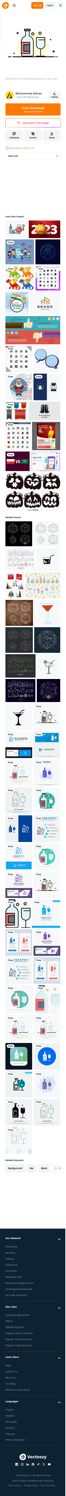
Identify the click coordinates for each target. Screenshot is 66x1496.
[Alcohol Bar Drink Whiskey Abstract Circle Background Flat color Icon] (18, 1202)
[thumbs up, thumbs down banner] (32, 401)
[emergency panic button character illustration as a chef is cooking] (16, 229)
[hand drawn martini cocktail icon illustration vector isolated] (17, 955)
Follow (54, 97)
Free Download (33, 109)
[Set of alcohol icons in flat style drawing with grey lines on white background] (20, 742)
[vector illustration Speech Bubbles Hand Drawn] (18, 458)
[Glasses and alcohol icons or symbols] (39, 769)
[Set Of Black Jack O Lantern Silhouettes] (32, 648)
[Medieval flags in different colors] (45, 510)
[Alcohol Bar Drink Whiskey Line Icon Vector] (18, 1174)
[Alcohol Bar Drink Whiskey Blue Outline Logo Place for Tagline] (18, 1286)
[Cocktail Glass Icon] (18, 851)
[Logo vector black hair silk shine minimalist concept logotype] (21, 538)
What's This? (29, 148)
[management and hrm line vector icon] (17, 297)
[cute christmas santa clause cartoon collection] (18, 486)
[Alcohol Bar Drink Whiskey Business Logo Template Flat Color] (18, 1034)
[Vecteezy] (5, 5)
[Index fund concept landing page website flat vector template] (20, 618)
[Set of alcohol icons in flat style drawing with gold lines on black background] (20, 931)
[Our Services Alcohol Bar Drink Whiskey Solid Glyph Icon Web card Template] (18, 1146)
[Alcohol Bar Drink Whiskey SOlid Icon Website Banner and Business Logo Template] (18, 1090)
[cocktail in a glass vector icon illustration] (17, 767)
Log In (50, 5)
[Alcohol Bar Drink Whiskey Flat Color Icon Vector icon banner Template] (46, 1371)
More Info (13, 156)
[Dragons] (19, 323)
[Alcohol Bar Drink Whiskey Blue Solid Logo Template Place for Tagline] (19, 1401)
